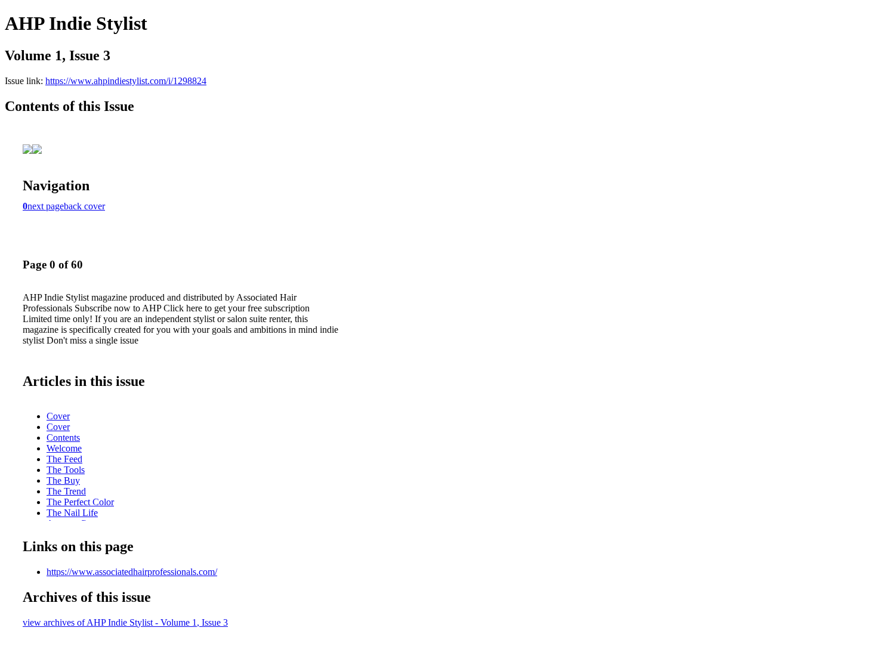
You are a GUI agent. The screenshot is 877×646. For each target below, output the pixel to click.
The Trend (66, 491)
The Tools (66, 470)
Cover (58, 416)
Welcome (64, 448)
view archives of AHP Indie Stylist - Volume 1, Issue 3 (125, 622)
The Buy (63, 480)
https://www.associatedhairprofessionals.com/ (132, 572)
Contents (63, 437)
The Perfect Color (80, 502)
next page (45, 206)
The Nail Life (72, 513)
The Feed (64, 459)
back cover (84, 206)
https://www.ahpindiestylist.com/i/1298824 (125, 81)
